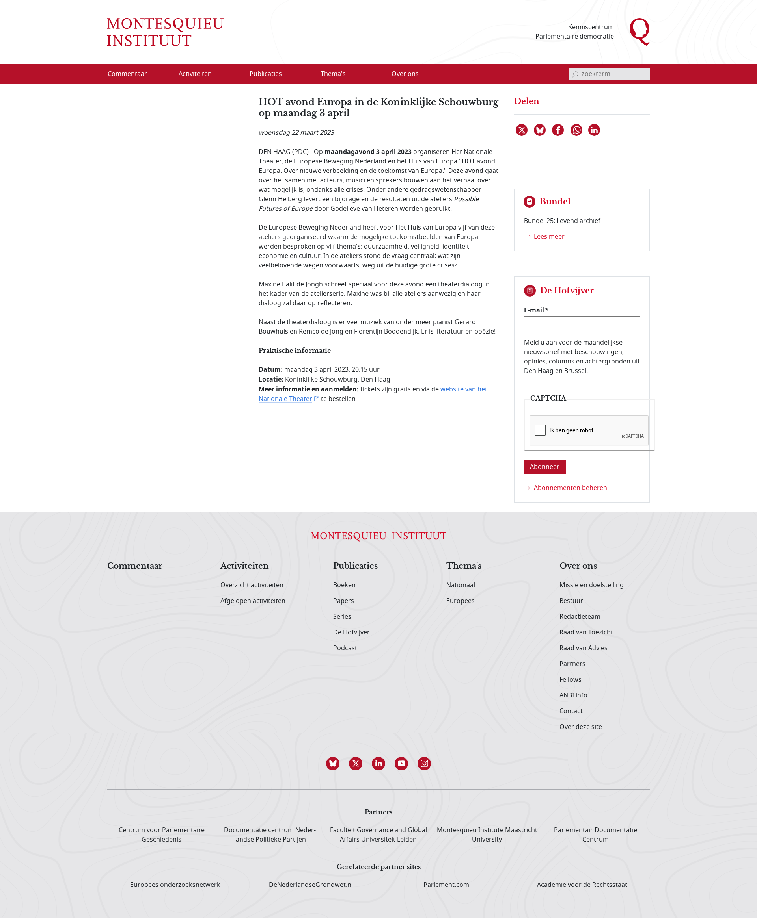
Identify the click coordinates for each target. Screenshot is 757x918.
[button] (332, 763)
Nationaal (460, 585)
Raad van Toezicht (586, 632)
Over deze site (580, 727)
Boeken (344, 585)
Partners (572, 664)
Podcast (345, 648)
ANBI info (573, 695)
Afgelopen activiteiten (252, 601)
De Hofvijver (351, 632)
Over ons (578, 566)
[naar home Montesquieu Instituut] (165, 32)
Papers (343, 601)
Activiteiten (244, 566)
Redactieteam (579, 616)
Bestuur (571, 601)
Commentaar (134, 566)
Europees (460, 601)
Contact (571, 711)
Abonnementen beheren (570, 488)
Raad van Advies (583, 648)
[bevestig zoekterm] (575, 74)
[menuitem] (132, 74)
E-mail (534, 310)
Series (342, 616)
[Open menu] (233, 74)
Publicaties (355, 566)
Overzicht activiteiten (251, 585)
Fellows (570, 679)
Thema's (463, 566)
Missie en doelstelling (591, 585)
